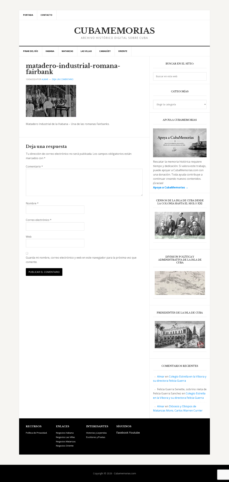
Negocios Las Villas (65, 437)
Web (29, 236)
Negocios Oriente (65, 445)
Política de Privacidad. (36, 432)
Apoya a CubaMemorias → (170, 187)
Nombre (32, 203)
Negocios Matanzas (66, 441)
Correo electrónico (38, 220)
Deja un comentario (62, 79)
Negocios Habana (65, 432)
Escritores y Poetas (95, 437)
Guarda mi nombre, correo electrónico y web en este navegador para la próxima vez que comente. (81, 260)
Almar (160, 376)
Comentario (34, 166)
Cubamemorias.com (125, 473)
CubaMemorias (114, 31)
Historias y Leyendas (96, 432)
